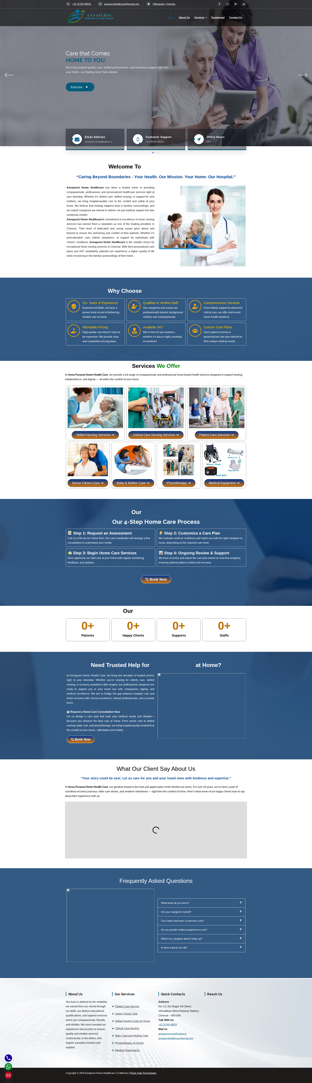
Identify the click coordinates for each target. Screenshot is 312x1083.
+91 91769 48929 (167, 1024)
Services (199, 17)
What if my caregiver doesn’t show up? (181, 938)
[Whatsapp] (8, 1066)
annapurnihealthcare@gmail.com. (122, 4)
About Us (184, 17)
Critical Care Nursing (127, 1028)
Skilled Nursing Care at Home (132, 1021)
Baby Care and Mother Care (131, 1035)
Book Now (76, 86)
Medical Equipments (127, 1050)
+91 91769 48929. (81, 4)
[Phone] (8, 1058)
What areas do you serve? (175, 903)
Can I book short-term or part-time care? (182, 921)
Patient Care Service (127, 1006)
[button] (68, 830)
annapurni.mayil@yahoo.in (172, 1033)
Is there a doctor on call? (174, 947)
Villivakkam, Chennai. (164, 4)
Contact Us (235, 17)
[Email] (8, 1075)
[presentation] (9, 75)
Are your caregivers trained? (176, 912)
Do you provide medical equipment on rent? (184, 929)
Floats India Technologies (143, 1073)
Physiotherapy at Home (129, 1042)
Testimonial (218, 17)
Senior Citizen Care (126, 1013)
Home (170, 17)
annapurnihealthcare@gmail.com (175, 1038)
